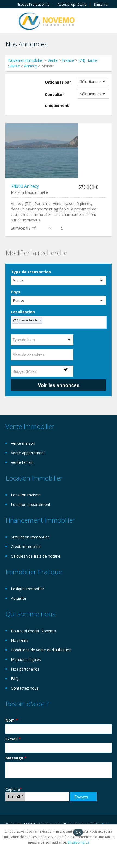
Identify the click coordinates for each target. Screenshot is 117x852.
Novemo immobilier (25, 60)
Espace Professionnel (33, 5)
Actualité (18, 598)
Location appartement (30, 504)
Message (16, 757)
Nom (11, 720)
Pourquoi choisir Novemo (33, 630)
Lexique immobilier (27, 588)
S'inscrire (101, 5)
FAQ (15, 678)
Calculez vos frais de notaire (35, 556)
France (68, 60)
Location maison (26, 494)
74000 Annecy (25, 186)
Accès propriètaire (72, 5)
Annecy (30, 65)
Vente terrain (22, 462)
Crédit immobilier (26, 546)
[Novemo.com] (46, 20)
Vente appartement (28, 452)
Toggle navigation (10, 21)
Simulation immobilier (30, 537)
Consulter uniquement (57, 100)
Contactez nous (25, 688)
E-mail (13, 739)
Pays (15, 291)
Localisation (23, 311)
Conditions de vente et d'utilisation (41, 649)
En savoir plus (78, 842)
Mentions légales (26, 659)
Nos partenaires (25, 669)
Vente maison (23, 443)
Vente (53, 60)
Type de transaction (31, 271)
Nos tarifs (19, 640)
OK (78, 832)
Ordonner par (58, 82)
